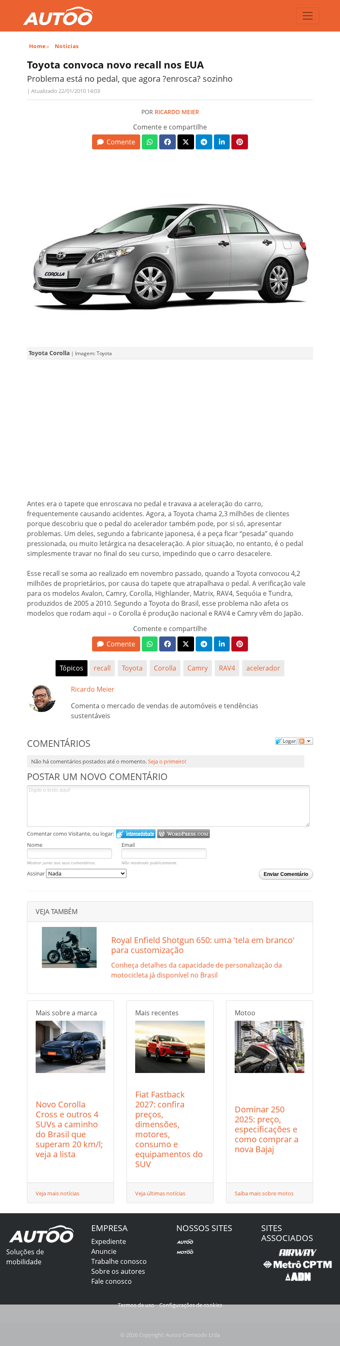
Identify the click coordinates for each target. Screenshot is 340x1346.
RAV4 (227, 668)
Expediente (108, 1241)
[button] (116, 141)
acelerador (263, 668)
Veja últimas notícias (160, 1193)
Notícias (67, 46)
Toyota (132, 668)
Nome (34, 845)
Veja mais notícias (57, 1193)
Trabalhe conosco (119, 1261)
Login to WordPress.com (183, 833)
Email (128, 845)
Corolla (165, 668)
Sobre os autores (118, 1271)
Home (37, 46)
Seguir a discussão (305, 741)
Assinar (36, 873)
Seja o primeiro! (167, 761)
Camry (197, 668)
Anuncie (104, 1251)
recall (102, 668)
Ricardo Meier (177, 112)
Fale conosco (111, 1281)
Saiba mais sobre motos (264, 1193)
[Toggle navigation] (307, 15)
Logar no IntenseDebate (135, 833)
